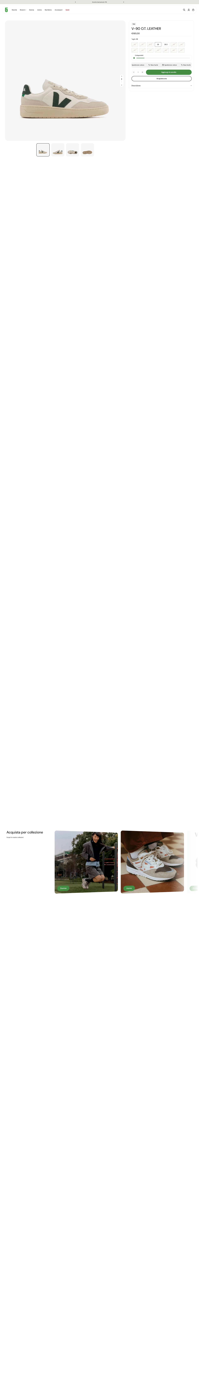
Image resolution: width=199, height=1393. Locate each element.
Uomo (39, 10)
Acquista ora (162, 78)
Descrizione (136, 86)
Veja (134, 24)
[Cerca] (184, 10)
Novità (14, 10)
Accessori (58, 10)
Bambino (48, 10)
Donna (31, 10)
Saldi (67, 10)
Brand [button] (22, 10)
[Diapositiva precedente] (121, 76)
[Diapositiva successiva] (121, 85)
